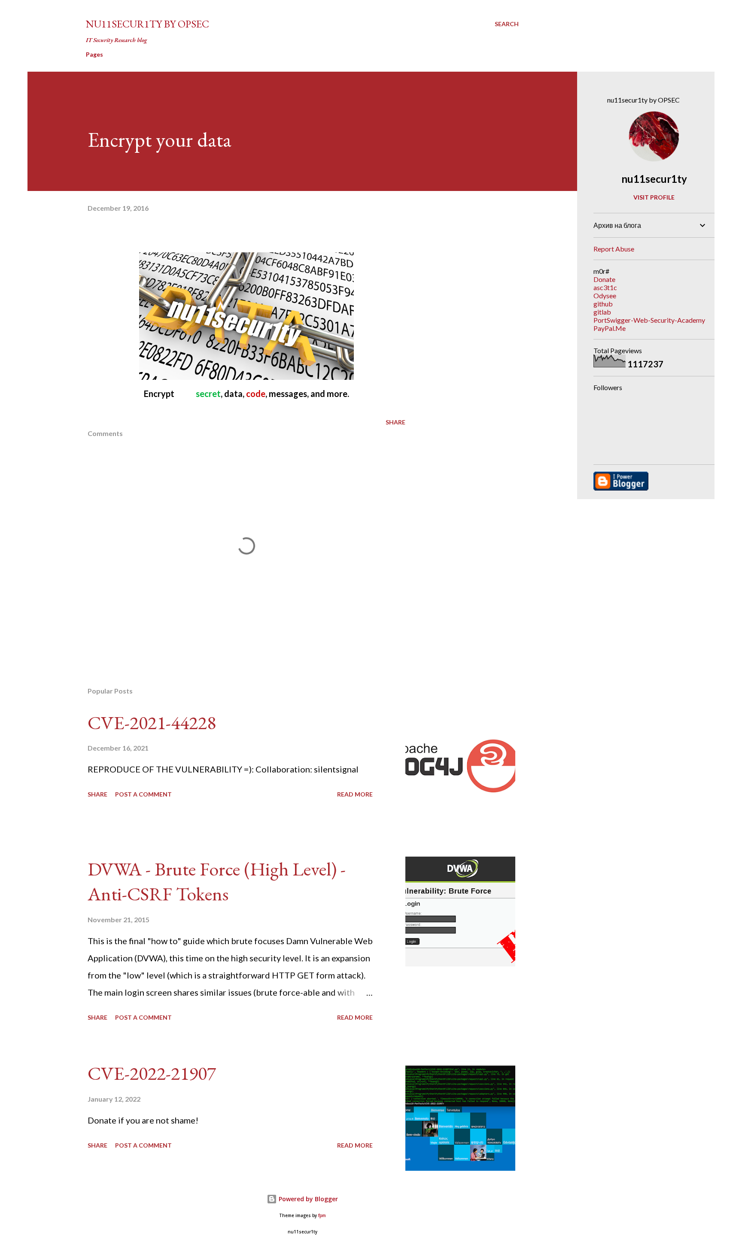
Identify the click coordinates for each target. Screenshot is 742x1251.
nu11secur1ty (654, 179)
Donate (604, 279)
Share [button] (395, 422)
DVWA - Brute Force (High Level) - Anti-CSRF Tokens (217, 881)
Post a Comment (143, 794)
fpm (322, 1215)
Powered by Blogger (307, 1199)
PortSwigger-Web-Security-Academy (649, 320)
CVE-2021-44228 (152, 722)
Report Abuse (613, 249)
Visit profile (654, 197)
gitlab (602, 312)
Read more (355, 794)
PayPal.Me (609, 328)
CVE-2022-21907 (152, 1073)
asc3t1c (605, 287)
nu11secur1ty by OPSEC (147, 23)
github (603, 304)
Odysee (604, 295)
